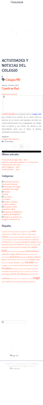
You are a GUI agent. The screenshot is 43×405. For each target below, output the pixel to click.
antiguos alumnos (7, 234)
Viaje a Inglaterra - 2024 (10, 167)
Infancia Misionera (11, 259)
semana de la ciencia (32, 274)
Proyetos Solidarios (9, 204)
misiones (16, 262)
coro (12, 242)
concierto (14, 240)
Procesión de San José (9, 271)
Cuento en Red (10, 88)
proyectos (15, 139)
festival (29, 251)
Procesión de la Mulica (32, 269)
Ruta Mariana (22, 274)
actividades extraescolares (8, 231)
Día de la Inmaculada (31, 244)
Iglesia (4, 259)
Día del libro (23, 247)
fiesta (36, 251)
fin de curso (24, 254)
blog (29, 234)
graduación (15, 257)
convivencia (6, 242)
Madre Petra (35, 259)
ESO (4, 251)
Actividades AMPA (8, 209)
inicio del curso (21, 259)
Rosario (13, 274)
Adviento (17, 231)
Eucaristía (17, 251)
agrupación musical (26, 231)
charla (5, 236)
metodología (9, 263)
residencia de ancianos (31, 271)
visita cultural (23, 282)
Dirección (8, 345)
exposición (23, 251)
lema (28, 259)
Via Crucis (29, 278)
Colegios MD (6, 139)
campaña (33, 234)
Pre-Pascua (22, 265)
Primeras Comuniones (19, 269)
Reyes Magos (6, 274)
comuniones (8, 240)
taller (11, 278)
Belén (15, 234)
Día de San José (14, 247)
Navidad (29, 262)
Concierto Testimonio (24, 240)
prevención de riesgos (32, 265)
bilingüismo (24, 234)
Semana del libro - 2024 (10, 169)
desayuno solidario (29, 242)
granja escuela (24, 257)
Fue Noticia (6, 199)
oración (10, 265)
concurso (35, 239)
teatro (16, 278)
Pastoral (5, 194)
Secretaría (17, 345)
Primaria (7, 268)
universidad (23, 278)
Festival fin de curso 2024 (11, 165)
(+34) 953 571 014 (11, 349)
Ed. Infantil (33, 247)
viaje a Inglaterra (7, 282)
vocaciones (31, 282)
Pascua (15, 265)
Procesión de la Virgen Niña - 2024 (14, 160)
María (3, 263)
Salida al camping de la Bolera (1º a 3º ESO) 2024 (20, 162)
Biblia (18, 234)
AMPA (33, 231)
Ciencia (10, 237)
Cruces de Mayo (17, 242)
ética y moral (11, 251)
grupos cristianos (34, 257)
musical (23, 263)
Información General (9, 94)
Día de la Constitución (16, 245)
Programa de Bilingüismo (11, 214)
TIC (19, 278)
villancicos (15, 281)
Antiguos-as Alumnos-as (11, 219)
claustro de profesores (18, 237)
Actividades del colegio (10, 189)
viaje (36, 277)
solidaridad (6, 278)
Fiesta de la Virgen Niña (10, 254)
